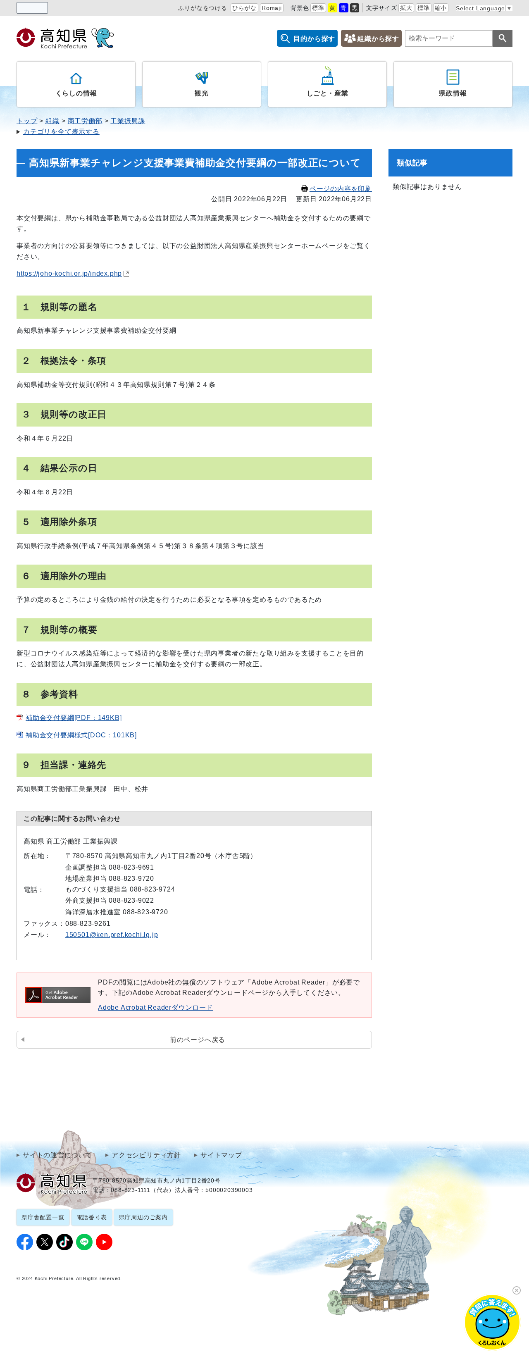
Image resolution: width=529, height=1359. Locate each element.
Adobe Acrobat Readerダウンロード (155, 1007)
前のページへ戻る (197, 1039)
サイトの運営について (57, 1155)
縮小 (441, 8)
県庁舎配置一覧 (42, 1217)
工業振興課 (127, 120)
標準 (318, 8)
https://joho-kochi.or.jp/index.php (69, 273)
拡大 (406, 8)
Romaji (272, 8)
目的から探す (314, 38)
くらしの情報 (76, 93)
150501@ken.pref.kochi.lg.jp (111, 934)
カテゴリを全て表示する (61, 131)
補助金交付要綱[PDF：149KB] (74, 717)
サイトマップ (221, 1155)
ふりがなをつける (202, 8)
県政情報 (453, 93)
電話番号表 (91, 1217)
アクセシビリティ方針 (146, 1155)
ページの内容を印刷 (341, 188)
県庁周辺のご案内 (143, 1217)
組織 (52, 120)
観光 (202, 93)
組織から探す (378, 38)
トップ (27, 120)
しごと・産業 (327, 93)
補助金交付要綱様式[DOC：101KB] (81, 735)
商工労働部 (85, 120)
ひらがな (244, 8)
